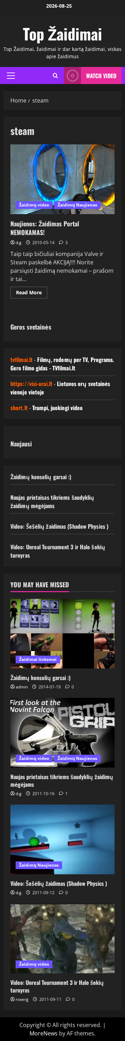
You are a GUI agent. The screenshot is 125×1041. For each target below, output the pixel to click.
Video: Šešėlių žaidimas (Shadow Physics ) (59, 526)
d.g (19, 243)
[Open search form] (55, 75)
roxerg (22, 999)
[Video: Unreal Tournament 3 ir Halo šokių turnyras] (62, 938)
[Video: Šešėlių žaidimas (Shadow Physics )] (62, 839)
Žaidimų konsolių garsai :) (41, 477)
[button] (10, 75)
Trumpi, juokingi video (57, 407)
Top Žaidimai (62, 33)
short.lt (19, 407)
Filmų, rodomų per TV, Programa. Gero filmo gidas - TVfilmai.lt (62, 363)
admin (22, 687)
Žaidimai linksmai (38, 659)
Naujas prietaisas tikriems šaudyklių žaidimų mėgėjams (52, 501)
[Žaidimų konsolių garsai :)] (62, 634)
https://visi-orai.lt (31, 383)
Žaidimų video (34, 205)
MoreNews (44, 1033)
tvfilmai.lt (21, 359)
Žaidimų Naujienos (77, 205)
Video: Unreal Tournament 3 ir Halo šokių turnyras (57, 986)
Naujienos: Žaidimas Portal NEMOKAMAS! (62, 179)
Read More (31, 294)
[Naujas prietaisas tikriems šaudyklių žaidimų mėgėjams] (62, 733)
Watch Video (101, 75)
